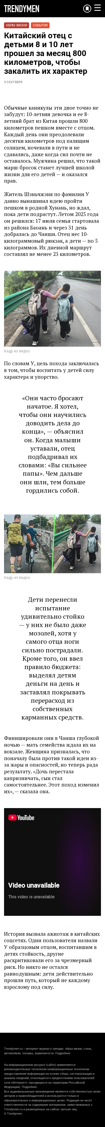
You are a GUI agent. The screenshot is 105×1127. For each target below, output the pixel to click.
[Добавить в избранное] (87, 9)
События (40, 25)
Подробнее (62, 1053)
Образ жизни (16, 25)
